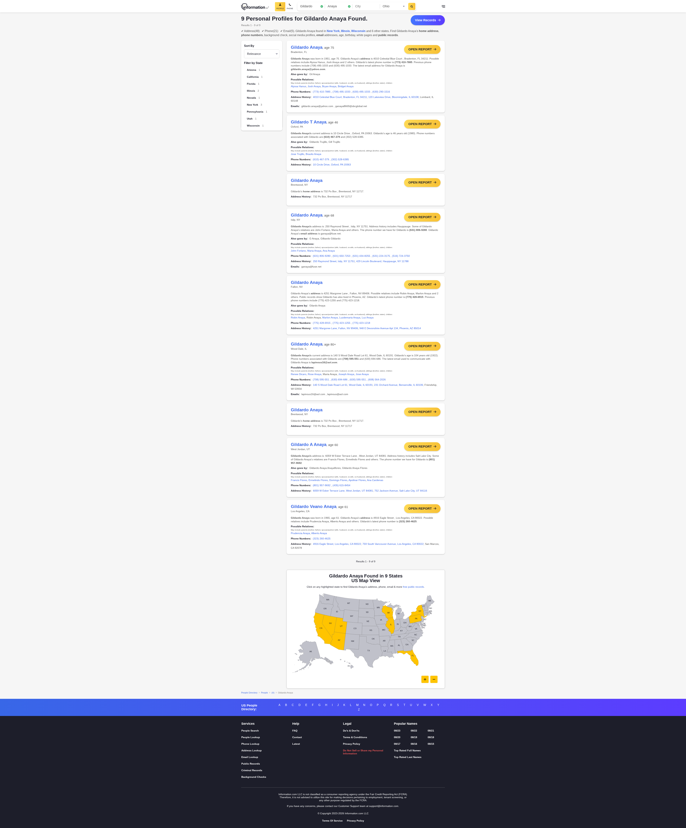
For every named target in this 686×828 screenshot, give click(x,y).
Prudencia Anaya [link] (300, 533)
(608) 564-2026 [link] (377, 379)
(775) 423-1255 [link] (341, 322)
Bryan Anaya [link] (329, 86)
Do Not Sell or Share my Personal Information (363, 752)
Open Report (420, 49)
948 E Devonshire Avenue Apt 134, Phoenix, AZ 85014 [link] (390, 328)
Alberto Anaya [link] (319, 533)
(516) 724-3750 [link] (401, 255)
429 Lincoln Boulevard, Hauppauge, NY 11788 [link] (382, 261)
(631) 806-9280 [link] (321, 255)
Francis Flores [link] (299, 480)
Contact (297, 737)
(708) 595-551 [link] (321, 379)
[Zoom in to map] (425, 679)
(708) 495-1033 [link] (341, 91)
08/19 (414, 737)
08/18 (431, 737)
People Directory (249, 692)
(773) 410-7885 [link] (321, 91)
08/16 (414, 743)
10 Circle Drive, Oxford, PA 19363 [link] (332, 164)
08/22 (414, 730)
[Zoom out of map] (434, 679)
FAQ (294, 730)
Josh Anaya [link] (314, 86)
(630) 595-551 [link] (358, 379)
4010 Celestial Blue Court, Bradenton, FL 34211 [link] (340, 97)
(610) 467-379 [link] (321, 159)
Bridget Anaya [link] (346, 86)
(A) (273, 692)
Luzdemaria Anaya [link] (349, 317)
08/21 (431, 730)
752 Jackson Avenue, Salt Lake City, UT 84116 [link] (400, 490)
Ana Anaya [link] (329, 250)
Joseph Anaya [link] (346, 374)
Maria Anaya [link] (314, 250)
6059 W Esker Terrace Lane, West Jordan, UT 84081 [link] (343, 490)
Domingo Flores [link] (338, 480)
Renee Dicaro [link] (298, 374)
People (264, 692)
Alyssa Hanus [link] (298, 86)
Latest (296, 743)
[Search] (411, 6)
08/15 (431, 743)
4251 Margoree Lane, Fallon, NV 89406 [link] (335, 328)
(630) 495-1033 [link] (361, 91)
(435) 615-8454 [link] (341, 485)
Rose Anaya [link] (314, 374)
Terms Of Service (332, 820)
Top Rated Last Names (407, 757)
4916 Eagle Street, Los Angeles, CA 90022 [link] (337, 543)
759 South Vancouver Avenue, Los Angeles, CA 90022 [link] (393, 543)
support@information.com (383, 806)
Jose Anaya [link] (362, 374)
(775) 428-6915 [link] (321, 322)
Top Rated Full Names (407, 750)
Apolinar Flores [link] (357, 480)
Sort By (249, 45)
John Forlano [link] (298, 250)
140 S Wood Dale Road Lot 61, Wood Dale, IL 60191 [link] (343, 384)
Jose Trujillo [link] (297, 154)
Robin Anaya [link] (298, 317)
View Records (425, 20)
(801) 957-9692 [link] (321, 485)
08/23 (397, 730)
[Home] (255, 6)
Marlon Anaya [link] (330, 317)
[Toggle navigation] (443, 6)
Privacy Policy (351, 743)
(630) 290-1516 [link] (381, 91)
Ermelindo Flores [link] (318, 480)
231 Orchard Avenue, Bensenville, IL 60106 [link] (398, 384)
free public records (413, 586)
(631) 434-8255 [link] (361, 255)
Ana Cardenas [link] (375, 480)
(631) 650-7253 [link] (341, 255)
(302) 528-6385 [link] (340, 159)
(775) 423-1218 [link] (361, 322)
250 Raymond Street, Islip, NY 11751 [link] (334, 261)
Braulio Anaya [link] (313, 154)
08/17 (397, 743)
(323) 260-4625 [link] (321, 538)
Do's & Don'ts (351, 730)
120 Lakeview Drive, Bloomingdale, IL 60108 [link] (393, 97)
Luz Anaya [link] (368, 317)
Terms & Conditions (355, 737)
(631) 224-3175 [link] (381, 255)
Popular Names (405, 723)
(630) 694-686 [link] (339, 379)
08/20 (397, 737)
